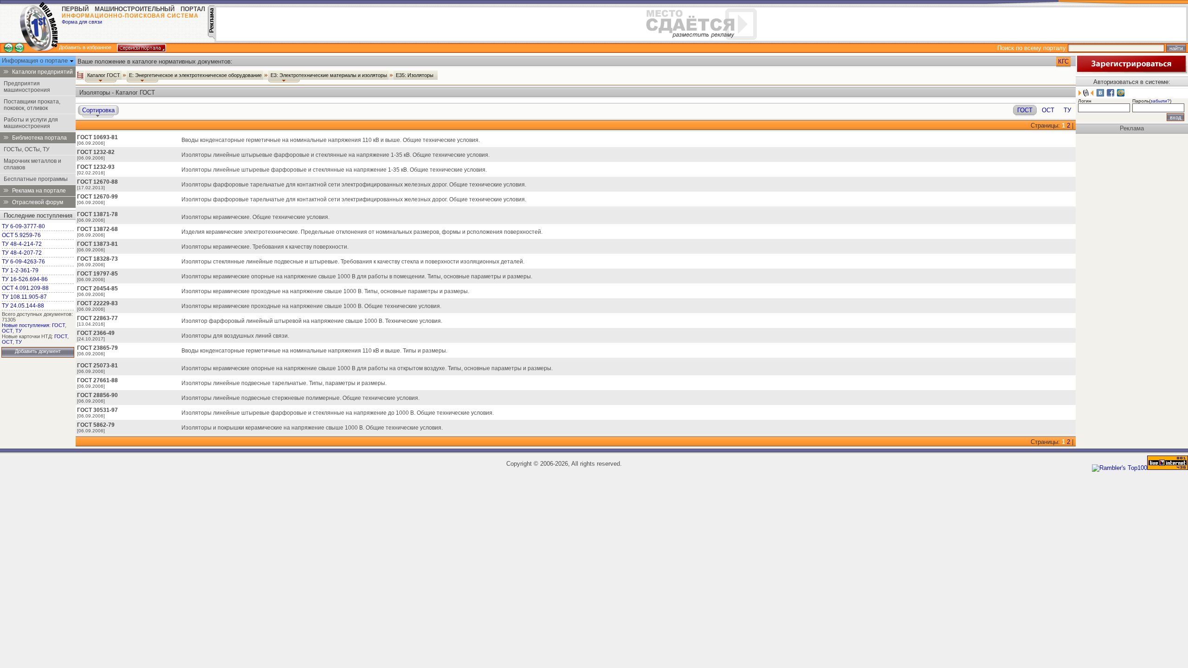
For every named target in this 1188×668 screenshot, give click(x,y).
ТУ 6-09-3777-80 (23, 226)
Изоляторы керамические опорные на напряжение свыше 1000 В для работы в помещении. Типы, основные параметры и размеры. (356, 276)
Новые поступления (25, 325)
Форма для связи (82, 22)
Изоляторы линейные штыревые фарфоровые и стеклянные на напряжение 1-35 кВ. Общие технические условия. (334, 170)
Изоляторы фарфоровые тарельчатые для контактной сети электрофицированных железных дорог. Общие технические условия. (353, 184)
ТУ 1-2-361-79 (20, 270)
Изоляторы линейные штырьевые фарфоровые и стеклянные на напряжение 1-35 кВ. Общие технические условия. (335, 155)
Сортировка (98, 110)
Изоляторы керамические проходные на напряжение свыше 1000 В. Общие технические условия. (311, 306)
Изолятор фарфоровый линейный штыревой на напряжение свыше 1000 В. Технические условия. (311, 321)
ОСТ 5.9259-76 (21, 235)
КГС (1063, 61)
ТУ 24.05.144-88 (23, 305)
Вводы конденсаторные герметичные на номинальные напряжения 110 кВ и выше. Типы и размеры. (314, 350)
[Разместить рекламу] (211, 36)
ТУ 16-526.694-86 (25, 279)
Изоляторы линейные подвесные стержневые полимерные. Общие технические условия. (300, 398)
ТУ (18, 331)
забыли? (1160, 100)
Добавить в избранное (85, 47)
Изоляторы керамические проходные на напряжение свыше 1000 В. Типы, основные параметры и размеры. (325, 291)
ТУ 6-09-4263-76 (23, 261)
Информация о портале (36, 60)
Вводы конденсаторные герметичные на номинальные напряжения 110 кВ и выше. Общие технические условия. (330, 140)
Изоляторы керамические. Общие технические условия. (255, 217)
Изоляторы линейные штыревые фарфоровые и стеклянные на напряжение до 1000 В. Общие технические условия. (337, 413)
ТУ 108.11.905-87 (24, 297)
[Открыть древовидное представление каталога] (80, 75)
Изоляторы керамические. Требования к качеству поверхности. (265, 247)
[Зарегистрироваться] (1131, 71)
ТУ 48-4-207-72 (22, 253)
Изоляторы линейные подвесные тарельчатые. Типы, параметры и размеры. (284, 383)
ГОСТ (58, 325)
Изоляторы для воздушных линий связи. (235, 336)
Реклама (1132, 128)
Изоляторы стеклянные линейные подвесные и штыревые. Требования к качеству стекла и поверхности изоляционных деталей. (352, 261)
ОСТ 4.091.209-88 (25, 288)
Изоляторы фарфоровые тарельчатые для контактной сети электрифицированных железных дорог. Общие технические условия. (353, 199)
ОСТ (7, 331)
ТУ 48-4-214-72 (22, 244)
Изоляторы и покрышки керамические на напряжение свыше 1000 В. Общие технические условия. (312, 427)
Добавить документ (38, 351)
